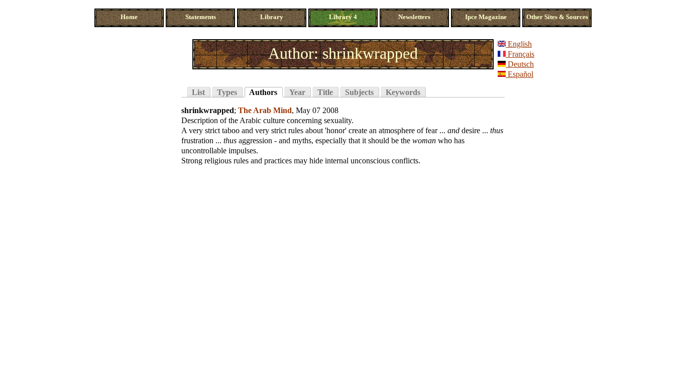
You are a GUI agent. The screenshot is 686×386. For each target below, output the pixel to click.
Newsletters (414, 17)
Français (520, 54)
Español (519, 74)
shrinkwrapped (207, 110)
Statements (200, 17)
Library (271, 17)
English (519, 44)
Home (129, 17)
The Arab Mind (265, 110)
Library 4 (343, 17)
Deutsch (520, 64)
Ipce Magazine (486, 17)
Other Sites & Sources (557, 17)
